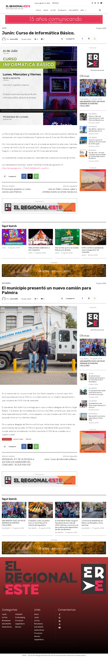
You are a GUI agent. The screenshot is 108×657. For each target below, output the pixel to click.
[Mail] (59, 621)
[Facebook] (92, 3)
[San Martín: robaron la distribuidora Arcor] (83, 129)
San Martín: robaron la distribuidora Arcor (97, 130)
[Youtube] (101, 3)
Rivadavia (92, 150)
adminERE (14, 39)
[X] (98, 3)
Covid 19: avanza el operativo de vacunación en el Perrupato (97, 142)
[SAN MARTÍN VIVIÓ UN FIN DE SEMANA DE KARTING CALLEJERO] (93, 87)
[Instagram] (95, 3)
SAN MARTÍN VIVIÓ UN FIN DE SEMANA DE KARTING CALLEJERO (92, 103)
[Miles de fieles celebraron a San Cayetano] (40, 237)
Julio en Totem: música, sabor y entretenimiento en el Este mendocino (60, 190)
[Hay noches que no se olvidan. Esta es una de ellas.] (67, 237)
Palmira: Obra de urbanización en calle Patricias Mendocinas (96, 118)
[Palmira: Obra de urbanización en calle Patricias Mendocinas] (83, 117)
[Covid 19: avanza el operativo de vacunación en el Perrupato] (83, 140)
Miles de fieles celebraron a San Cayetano (39, 249)
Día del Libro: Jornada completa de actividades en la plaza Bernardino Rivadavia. (97, 155)
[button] (100, 10)
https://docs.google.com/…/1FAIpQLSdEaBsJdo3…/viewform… (26, 163)
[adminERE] (4, 39)
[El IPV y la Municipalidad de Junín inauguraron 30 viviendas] (94, 237)
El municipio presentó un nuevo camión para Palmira (16, 190)
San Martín (84, 99)
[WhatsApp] (94, 38)
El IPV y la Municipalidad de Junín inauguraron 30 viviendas (92, 250)
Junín (4, 28)
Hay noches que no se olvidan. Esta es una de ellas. (67, 249)
